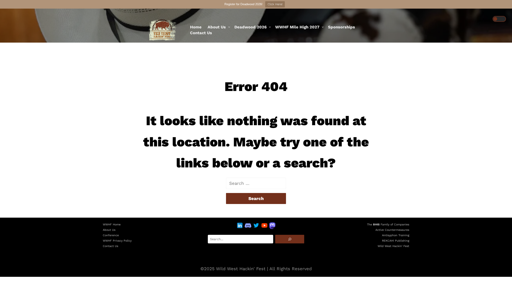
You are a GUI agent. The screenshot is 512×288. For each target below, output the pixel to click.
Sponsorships (341, 27)
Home (196, 27)
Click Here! (275, 4)
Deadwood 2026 (250, 27)
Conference (111, 235)
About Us (217, 27)
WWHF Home (112, 224)
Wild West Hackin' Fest (393, 246)
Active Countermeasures (392, 229)
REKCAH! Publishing (395, 240)
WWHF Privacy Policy (117, 240)
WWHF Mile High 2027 (297, 27)
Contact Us (201, 32)
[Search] (289, 239)
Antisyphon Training (395, 235)
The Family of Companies (388, 224)
